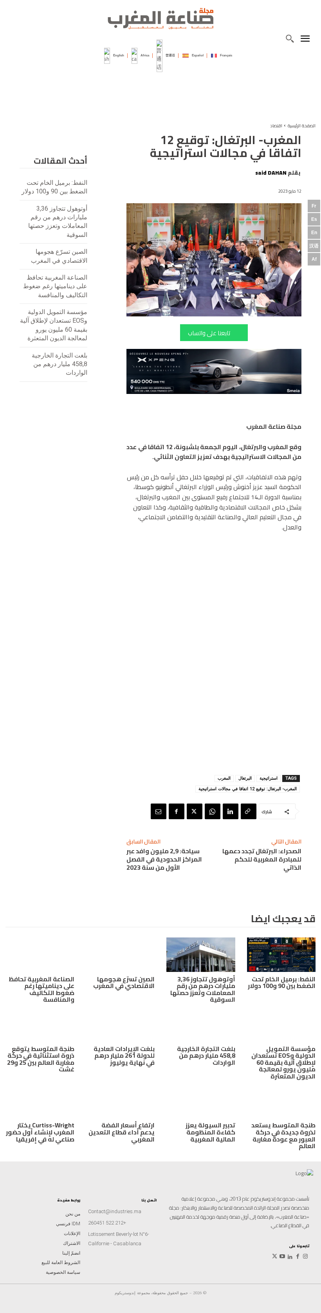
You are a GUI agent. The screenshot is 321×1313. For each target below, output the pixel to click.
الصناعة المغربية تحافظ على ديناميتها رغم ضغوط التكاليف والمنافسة (55, 286)
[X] (194, 811)
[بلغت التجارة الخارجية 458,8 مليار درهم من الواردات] (200, 1024)
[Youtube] (283, 1257)
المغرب (224, 778)
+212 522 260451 (107, 1223)
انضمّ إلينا (71, 1253)
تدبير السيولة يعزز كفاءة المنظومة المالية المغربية (210, 1132)
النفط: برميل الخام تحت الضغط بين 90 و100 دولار (282, 982)
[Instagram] (305, 1257)
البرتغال (245, 778)
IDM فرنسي (68, 1223)
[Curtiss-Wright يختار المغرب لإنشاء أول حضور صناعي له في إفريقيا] (39, 1101)
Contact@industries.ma (114, 1211)
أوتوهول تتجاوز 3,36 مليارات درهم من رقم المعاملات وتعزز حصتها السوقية (202, 989)
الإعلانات (72, 1233)
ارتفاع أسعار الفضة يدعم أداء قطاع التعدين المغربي (121, 1132)
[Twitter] (275, 1257)
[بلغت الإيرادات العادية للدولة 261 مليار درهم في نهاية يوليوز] (120, 1024)
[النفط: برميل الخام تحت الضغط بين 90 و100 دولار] (281, 954)
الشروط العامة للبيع (60, 1262)
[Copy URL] (248, 811)
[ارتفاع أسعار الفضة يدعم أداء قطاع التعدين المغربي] (120, 1101)
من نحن (72, 1214)
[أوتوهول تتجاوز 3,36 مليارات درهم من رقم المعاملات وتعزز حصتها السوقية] (200, 954)
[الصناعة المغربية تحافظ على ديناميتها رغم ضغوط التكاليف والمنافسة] (39, 954)
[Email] (158, 811)
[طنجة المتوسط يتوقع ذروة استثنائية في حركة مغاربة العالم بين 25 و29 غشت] (39, 1024)
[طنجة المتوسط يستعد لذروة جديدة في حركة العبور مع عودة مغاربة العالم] (281, 1101)
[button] (289, 38)
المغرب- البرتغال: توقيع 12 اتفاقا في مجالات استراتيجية (247, 788)
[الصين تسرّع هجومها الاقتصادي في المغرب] (120, 954)
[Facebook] (176, 811)
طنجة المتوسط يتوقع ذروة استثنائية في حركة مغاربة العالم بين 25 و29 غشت (40, 1059)
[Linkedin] (230, 811)
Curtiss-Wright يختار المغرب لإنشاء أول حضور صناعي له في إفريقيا (40, 1132)
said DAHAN (271, 173)
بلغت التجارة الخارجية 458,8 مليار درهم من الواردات (59, 364)
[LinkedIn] (290, 1257)
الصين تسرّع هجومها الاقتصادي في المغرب (124, 982)
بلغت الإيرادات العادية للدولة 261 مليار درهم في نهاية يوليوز (124, 1055)
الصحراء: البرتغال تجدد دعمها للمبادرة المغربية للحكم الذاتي (261, 859)
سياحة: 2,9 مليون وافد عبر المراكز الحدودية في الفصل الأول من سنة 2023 (164, 859)
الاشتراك (71, 1243)
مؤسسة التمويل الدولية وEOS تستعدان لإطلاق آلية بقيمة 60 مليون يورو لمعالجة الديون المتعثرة (283, 1062)
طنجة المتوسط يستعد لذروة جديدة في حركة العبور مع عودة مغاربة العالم (283, 1135)
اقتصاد (276, 126)
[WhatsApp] (212, 811)
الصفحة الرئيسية (302, 126)
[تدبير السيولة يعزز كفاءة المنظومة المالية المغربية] (200, 1101)
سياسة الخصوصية (63, 1272)
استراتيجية (269, 778)
